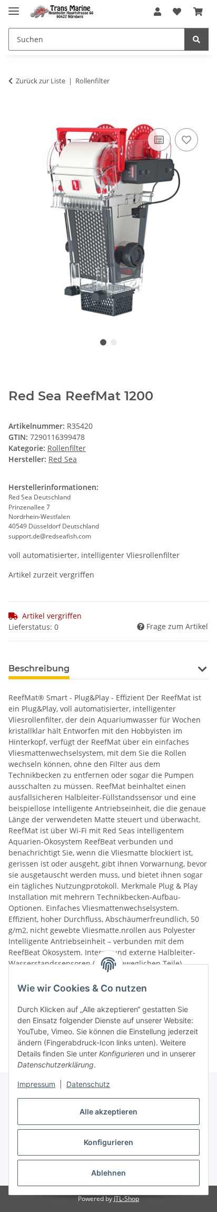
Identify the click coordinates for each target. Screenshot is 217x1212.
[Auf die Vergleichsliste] (159, 139)
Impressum (36, 1084)
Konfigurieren (108, 1142)
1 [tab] (103, 342)
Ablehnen (108, 1172)
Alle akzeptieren (108, 1111)
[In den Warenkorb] (16, 114)
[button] (157, 11)
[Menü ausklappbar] (13, 6)
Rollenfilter (66, 448)
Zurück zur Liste (40, 80)
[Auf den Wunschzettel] (186, 139)
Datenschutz (88, 1084)
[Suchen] (196, 39)
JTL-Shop (126, 1198)
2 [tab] (114, 342)
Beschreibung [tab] (39, 668)
